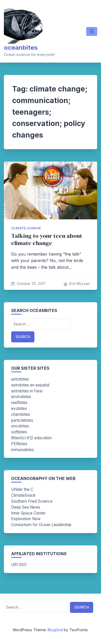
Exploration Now (25, 518)
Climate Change (26, 228)
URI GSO (19, 564)
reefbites (19, 402)
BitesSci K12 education (31, 437)
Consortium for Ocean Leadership (41, 524)
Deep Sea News (25, 507)
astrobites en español (30, 385)
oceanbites (21, 47)
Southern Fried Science (32, 501)
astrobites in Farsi (26, 391)
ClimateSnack (23, 495)
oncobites (20, 426)
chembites (20, 414)
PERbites (19, 443)
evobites (19, 408)
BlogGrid (55, 630)
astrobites (20, 379)
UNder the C (22, 489)
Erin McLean (79, 284)
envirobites (21, 396)
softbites (19, 431)
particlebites (22, 420)
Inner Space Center (28, 513)
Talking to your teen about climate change (46, 239)
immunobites (22, 449)
